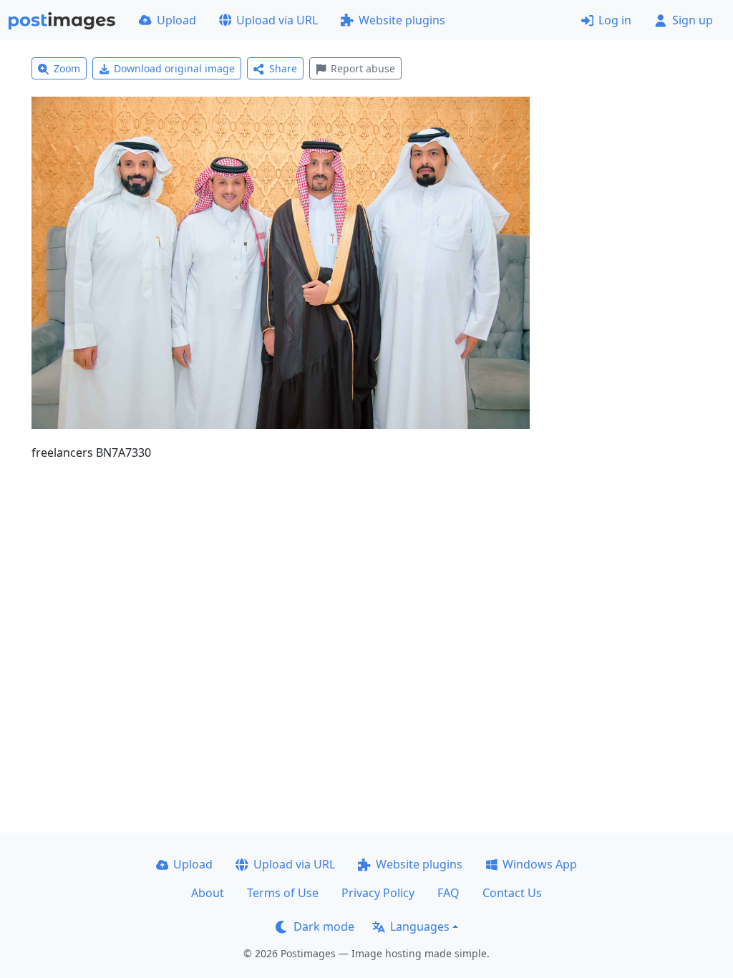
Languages (420, 926)
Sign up (692, 20)
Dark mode (323, 926)
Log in (614, 20)
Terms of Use (283, 893)
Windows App (540, 864)
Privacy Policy (377, 893)
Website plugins (402, 20)
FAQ (448, 893)
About (207, 893)
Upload (176, 20)
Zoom (67, 68)
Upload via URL (277, 20)
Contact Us (512, 893)
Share (283, 68)
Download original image (174, 68)
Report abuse (363, 68)
